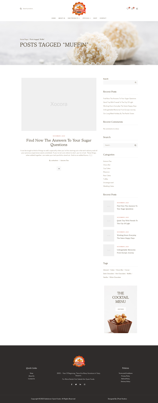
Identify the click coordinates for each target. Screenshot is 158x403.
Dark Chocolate (108, 273)
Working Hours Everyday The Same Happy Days (120, 106)
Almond (106, 270)
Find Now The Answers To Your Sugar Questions (58, 142)
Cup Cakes (106, 168)
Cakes (112, 270)
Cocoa (127, 270)
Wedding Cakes (108, 186)
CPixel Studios (122, 399)
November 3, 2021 (59, 136)
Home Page (24, 39)
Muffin (129, 273)
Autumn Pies (65, 160)
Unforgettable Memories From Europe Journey (119, 110)
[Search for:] (120, 145)
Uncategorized (108, 182)
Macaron (106, 172)
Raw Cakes (107, 175)
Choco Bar (106, 165)
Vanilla (105, 277)
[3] (128, 9)
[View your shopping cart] (132, 8)
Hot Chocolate (120, 273)
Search (22, 9)
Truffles (105, 179)
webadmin (54, 160)
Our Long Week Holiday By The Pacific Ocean (118, 113)
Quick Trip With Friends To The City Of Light (118, 102)
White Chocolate (115, 277)
